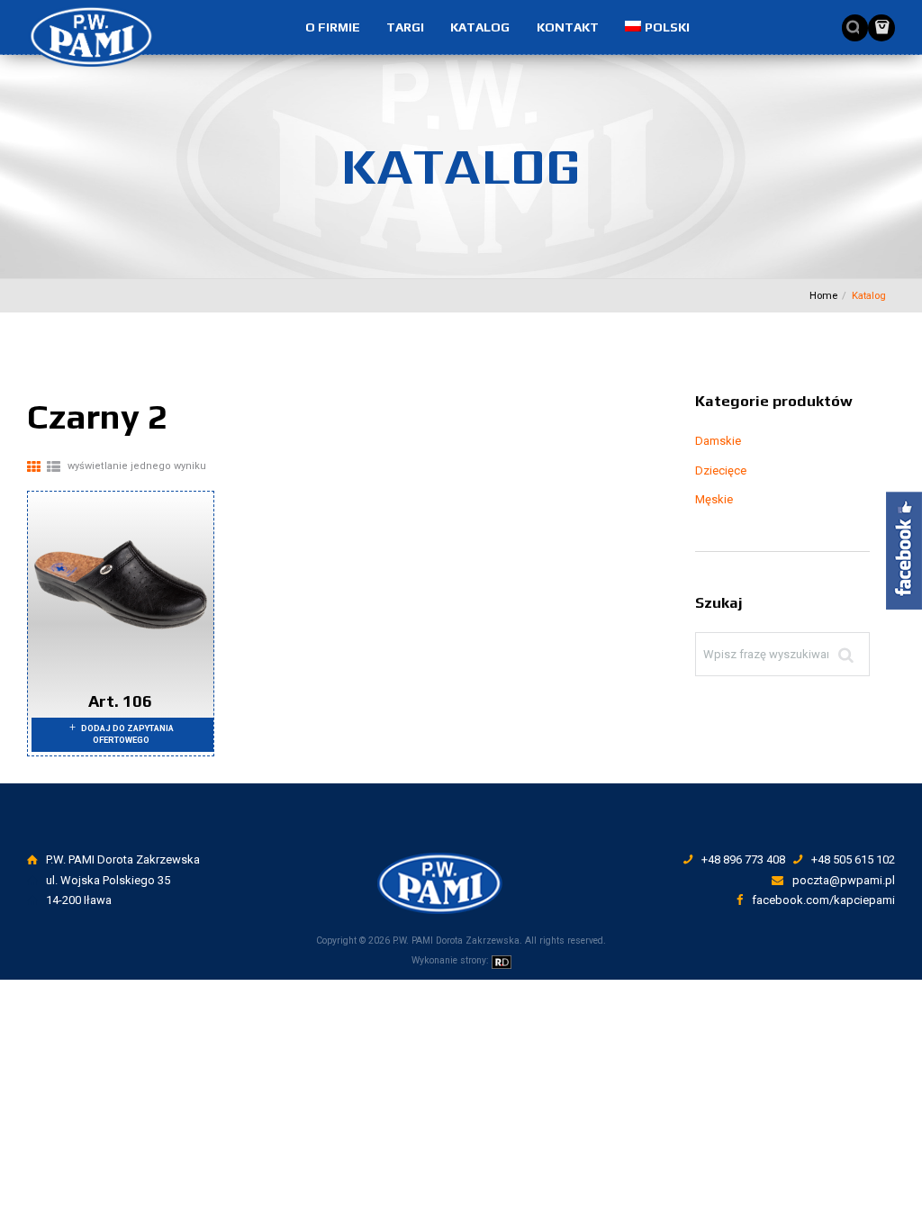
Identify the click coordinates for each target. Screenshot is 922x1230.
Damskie (718, 441)
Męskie (714, 499)
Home (823, 295)
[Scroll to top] (464, 852)
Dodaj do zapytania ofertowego (127, 733)
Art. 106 (120, 701)
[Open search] (848, 27)
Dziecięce (720, 470)
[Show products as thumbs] (34, 467)
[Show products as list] (53, 467)
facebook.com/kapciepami (823, 900)
